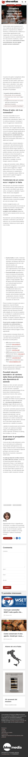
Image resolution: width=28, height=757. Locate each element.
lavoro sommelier (17, 505)
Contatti (3, 729)
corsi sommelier (7, 505)
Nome (4, 569)
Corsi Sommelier (10, 5)
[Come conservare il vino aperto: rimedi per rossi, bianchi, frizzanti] (14, 625)
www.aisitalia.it (16, 344)
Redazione (4, 728)
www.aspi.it (21, 354)
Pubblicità (3, 731)
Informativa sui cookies (6, 732)
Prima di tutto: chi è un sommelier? (13, 95)
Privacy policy (4, 734)
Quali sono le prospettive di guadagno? (14, 106)
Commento (5, 551)
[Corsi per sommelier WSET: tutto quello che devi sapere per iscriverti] (14, 601)
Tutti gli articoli (7, 538)
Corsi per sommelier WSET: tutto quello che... (13, 611)
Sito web (4, 580)
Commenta (19, 22)
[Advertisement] (14, 60)
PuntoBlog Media (5, 754)
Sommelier (18, 5)
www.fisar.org (15, 350)
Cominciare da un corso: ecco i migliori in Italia (14, 97)
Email (4, 574)
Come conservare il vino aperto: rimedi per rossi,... (14, 635)
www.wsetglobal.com (14, 361)
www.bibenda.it (16, 357)
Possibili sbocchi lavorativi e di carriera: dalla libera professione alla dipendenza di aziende (14, 102)
